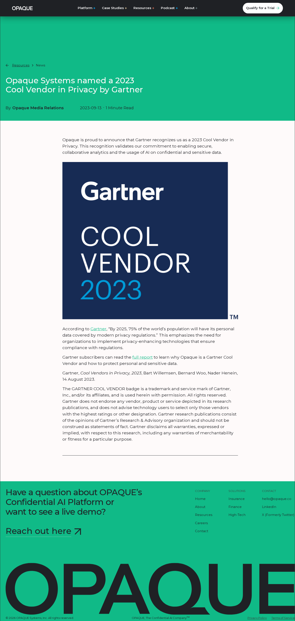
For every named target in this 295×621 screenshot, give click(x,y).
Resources (203, 515)
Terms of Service (283, 618)
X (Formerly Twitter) (278, 515)
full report (142, 357)
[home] (22, 8)
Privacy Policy (257, 618)
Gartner (98, 328)
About (200, 507)
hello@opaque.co (276, 499)
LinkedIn (269, 507)
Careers (201, 523)
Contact (201, 531)
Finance (235, 507)
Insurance (236, 499)
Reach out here (38, 531)
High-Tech (237, 515)
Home (200, 499)
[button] (86, 8)
